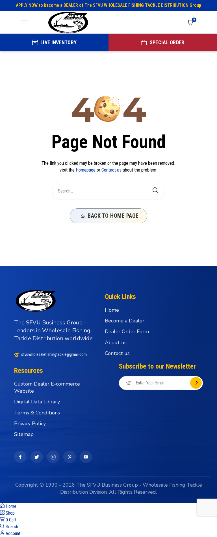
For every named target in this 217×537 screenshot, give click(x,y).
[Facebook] (20, 457)
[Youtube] (86, 457)
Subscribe (196, 383)
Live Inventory (58, 42)
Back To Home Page (112, 215)
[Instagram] (53, 457)
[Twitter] (37, 457)
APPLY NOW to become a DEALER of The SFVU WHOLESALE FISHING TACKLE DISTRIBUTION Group (108, 5)
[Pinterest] (69, 457)
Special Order (167, 42)
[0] (190, 22)
